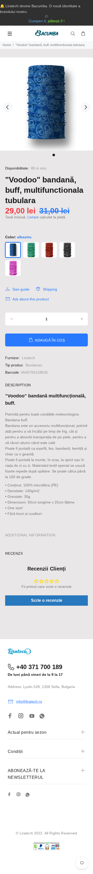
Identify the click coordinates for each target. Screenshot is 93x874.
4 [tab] (50, 155)
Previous (7, 107)
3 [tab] (46, 155)
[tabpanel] (46, 104)
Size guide (20, 289)
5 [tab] (53, 155)
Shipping (50, 289)
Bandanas (34, 365)
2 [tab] (43, 155)
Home (7, 45)
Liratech (28, 358)
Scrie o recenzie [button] (46, 600)
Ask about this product (30, 299)
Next (85, 107)
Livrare (33, 217)
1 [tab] (39, 155)
